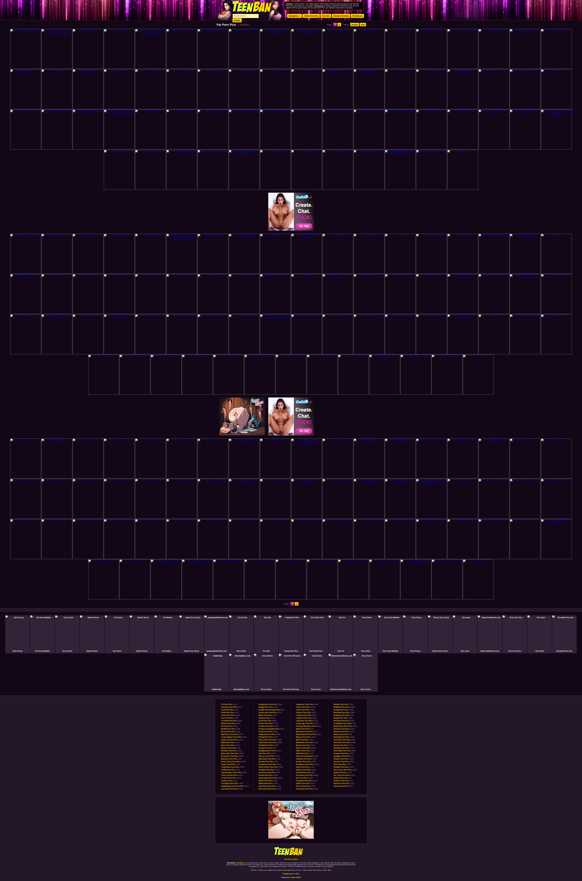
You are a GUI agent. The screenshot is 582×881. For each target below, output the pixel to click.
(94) (305, 745)
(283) (308, 726)
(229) (231, 751)
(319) (232, 775)
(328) (343, 704)
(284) (345, 770)
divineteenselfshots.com (340, 689)
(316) (270, 759)
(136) (268, 781)
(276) (268, 737)
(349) (307, 704)
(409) (307, 775)
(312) (305, 783)
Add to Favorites (311, 16)
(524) (344, 729)
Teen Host (539, 651)
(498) (269, 772)
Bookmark (319, 6)
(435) (306, 762)
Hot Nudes (166, 651)
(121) (343, 732)
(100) (344, 712)
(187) (230, 742)
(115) (305, 753)
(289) (343, 762)
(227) (232, 734)
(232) (230, 723)
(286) (344, 707)
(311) (343, 783)
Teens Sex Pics (514, 651)
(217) (231, 707)
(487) (306, 712)
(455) (343, 710)
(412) (229, 781)
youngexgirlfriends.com (216, 651)
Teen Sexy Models (390, 651)
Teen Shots (365, 651)
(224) (271, 710)
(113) (343, 759)
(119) (230, 732)
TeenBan (291, 851)
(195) (231, 721)
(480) (268, 775)
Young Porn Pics (291, 651)
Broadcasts (358, 16)
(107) (230, 712)
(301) (234, 772)
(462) (305, 740)
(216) (230, 715)
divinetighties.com (241, 689)
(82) (230, 748)
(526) (267, 721)
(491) (232, 767)
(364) (230, 770)
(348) (305, 751)
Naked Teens (92, 651)
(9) (342, 778)
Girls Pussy (18, 651)
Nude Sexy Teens (191, 651)
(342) (306, 748)
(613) (267, 718)
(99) (342, 734)
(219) (268, 783)
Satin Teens (316, 689)
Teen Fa (340, 651)
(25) (343, 715)
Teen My (266, 651)
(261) (344, 740)
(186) (233, 762)
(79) (343, 781)
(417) (270, 712)
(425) (270, 778)
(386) (307, 756)
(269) (270, 742)
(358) (344, 742)
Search (237, 20)
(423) (268, 707)
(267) (343, 786)
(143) (231, 778)
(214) (307, 764)
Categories (293, 16)
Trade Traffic (296, 877)
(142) (307, 742)
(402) (232, 783)
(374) (268, 726)
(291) (270, 751)
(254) (269, 745)
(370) (270, 789)
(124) (270, 786)
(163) (230, 745)
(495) (306, 715)
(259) (269, 756)
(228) (230, 729)
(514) (267, 753)
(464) (268, 732)
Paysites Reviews (341, 16)
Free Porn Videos (291, 859)
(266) (269, 734)
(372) (268, 723)
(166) (342, 772)
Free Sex (326, 16)
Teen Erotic (241, 651)
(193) (235, 786)
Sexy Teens (67, 651)
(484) (306, 718)
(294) (343, 753)
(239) (229, 718)
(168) (343, 718)
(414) (305, 786)
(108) (305, 710)
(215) (229, 704)
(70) (344, 723)
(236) (344, 737)
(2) (343, 756)
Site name (465, 651)
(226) (229, 726)
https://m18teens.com (489, 651)
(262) (345, 726)
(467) (271, 729)
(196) (234, 737)
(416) (307, 781)
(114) (307, 723)
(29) (231, 759)
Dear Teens (366, 689)
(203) (344, 748)
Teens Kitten (266, 689)
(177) (307, 721)
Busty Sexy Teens (440, 651)
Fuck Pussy (415, 651)
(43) (267, 748)
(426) (342, 764)
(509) (271, 767)
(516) (232, 789)
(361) (269, 762)
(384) (270, 704)
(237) (232, 753)
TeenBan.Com (288, 874)
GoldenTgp (216, 689)
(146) (230, 764)
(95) (305, 772)
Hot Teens (117, 651)
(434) (269, 770)
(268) (304, 778)
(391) (308, 734)
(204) (307, 732)
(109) (270, 740)
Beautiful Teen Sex (564, 651)
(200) (343, 721)
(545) (268, 715)
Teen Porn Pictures (291, 689)
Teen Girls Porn (316, 651)
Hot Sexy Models (42, 651)
